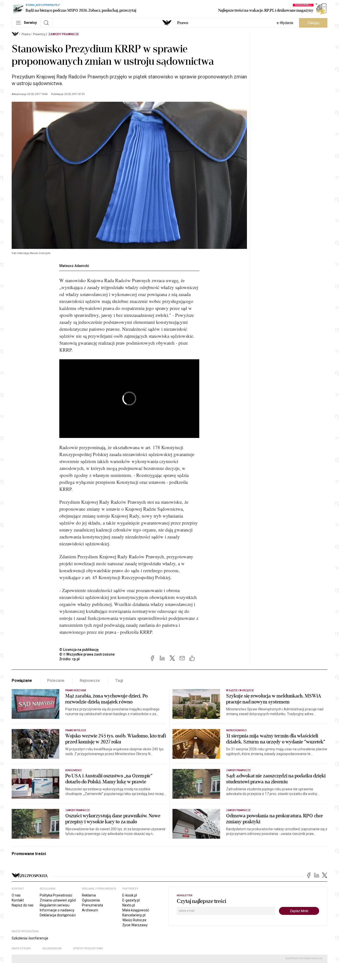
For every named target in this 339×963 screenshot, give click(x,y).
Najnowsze (90, 680)
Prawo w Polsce (75, 730)
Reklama (89, 895)
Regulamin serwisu (54, 905)
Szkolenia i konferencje (30, 938)
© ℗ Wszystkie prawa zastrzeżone (87, 654)
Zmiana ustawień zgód (58, 900)
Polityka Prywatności (56, 895)
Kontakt (18, 900)
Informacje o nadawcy (57, 910)
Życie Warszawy (135, 925)
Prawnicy (39, 34)
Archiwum (90, 910)
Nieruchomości (236, 730)
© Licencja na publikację (79, 650)
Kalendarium (52, 948)
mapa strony (21, 948)
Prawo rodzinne (75, 690)
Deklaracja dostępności (58, 915)
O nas (16, 895)
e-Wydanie (285, 23)
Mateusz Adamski (74, 266)
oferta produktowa (88, 948)
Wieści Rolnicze (134, 920)
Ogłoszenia (91, 900)
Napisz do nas (23, 905)
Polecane (56, 680)
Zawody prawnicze (63, 34)
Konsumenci (73, 770)
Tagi (119, 680)
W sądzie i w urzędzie (240, 690)
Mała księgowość (135, 910)
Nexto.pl (128, 905)
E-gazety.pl (131, 900)
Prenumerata (92, 905)
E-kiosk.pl (129, 895)
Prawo (182, 22)
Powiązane (22, 680)
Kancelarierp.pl (133, 915)
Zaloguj (313, 23)
